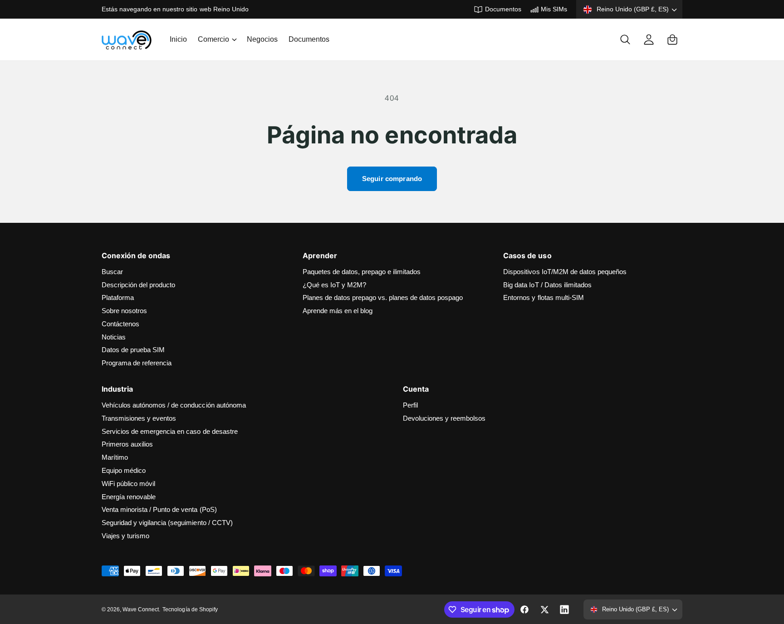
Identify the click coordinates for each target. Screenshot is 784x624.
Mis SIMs (554, 9)
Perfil (410, 405)
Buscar (112, 271)
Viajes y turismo (125, 536)
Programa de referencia (137, 363)
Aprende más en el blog (337, 310)
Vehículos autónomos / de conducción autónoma (174, 405)
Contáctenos (120, 324)
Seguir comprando (392, 178)
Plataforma (118, 297)
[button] (216, 40)
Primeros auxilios (127, 444)
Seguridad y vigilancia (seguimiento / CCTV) (167, 522)
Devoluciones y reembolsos (444, 418)
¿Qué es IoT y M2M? (334, 285)
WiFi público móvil (128, 483)
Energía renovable (129, 497)
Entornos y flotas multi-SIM (543, 297)
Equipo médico (124, 470)
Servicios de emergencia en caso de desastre (170, 431)
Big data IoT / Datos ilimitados (547, 285)
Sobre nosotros (124, 310)
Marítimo (115, 457)
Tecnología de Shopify (189, 609)
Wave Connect (140, 609)
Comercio (213, 40)
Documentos (503, 9)
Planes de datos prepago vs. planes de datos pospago (383, 297)
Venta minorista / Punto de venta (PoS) (159, 509)
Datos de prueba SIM (133, 350)
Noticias (114, 337)
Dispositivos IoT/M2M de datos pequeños (565, 271)
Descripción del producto (138, 285)
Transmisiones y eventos (139, 418)
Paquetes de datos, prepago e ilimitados (362, 271)
